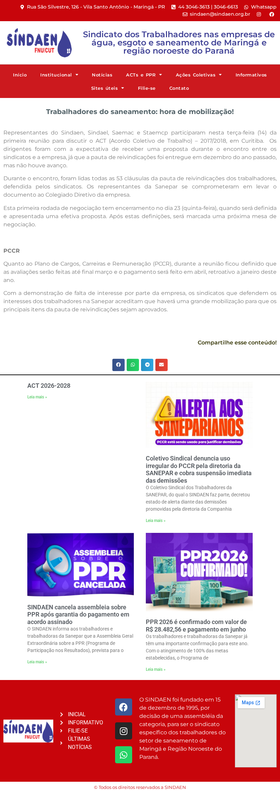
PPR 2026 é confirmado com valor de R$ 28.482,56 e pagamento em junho (196, 625)
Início (20, 74)
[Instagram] (123, 730)
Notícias (102, 74)
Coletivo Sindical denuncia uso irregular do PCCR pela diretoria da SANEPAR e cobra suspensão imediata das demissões (199, 469)
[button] (118, 365)
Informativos (251, 74)
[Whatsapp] (123, 754)
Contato (179, 88)
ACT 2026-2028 (48, 385)
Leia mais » (37, 397)
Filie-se (147, 88)
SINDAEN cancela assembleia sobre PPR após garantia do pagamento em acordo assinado (78, 614)
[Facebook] (123, 707)
